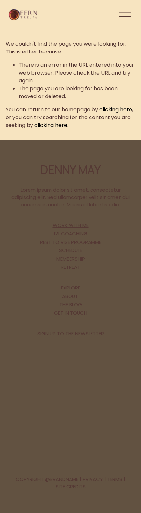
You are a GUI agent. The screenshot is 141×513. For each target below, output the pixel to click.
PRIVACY (93, 479)
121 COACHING (71, 233)
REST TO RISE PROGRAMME (70, 242)
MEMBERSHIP (70, 258)
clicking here (115, 109)
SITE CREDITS (71, 486)
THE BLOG (70, 304)
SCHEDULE (70, 250)
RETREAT (70, 267)
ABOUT (70, 296)
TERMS (114, 479)
